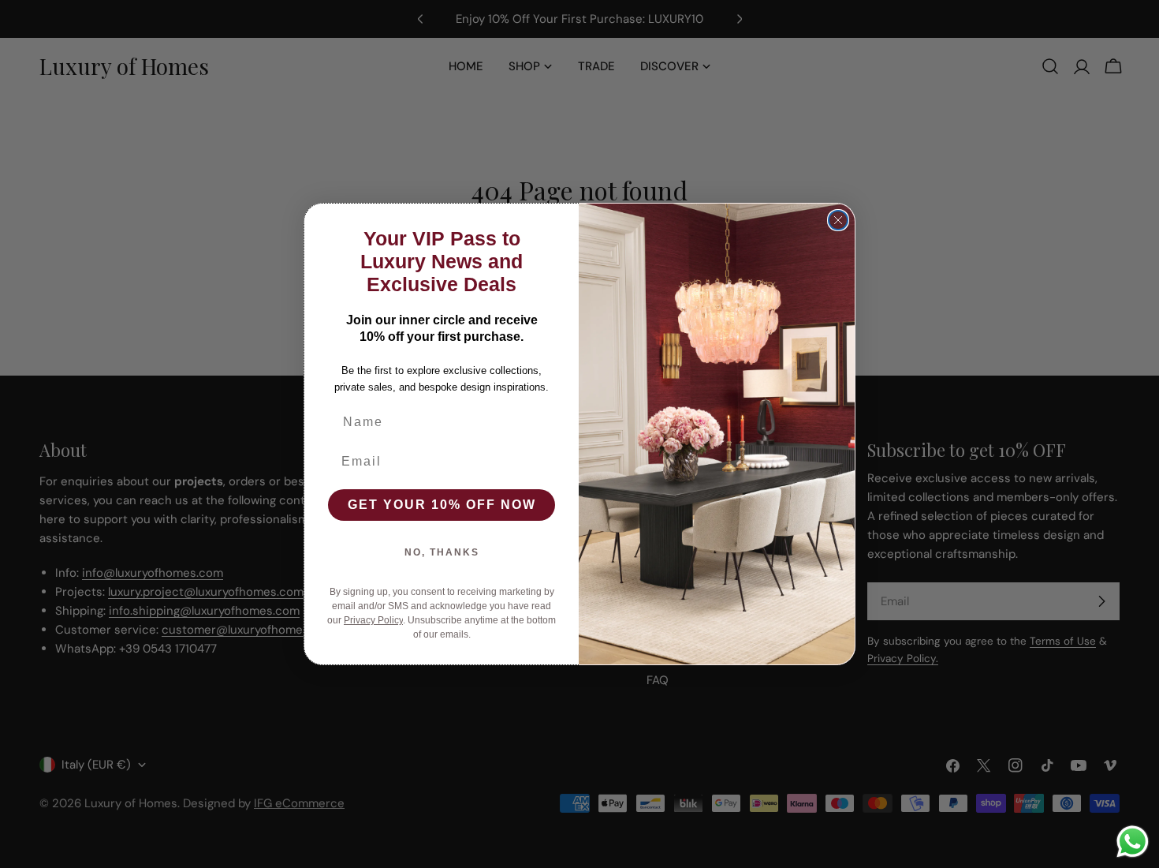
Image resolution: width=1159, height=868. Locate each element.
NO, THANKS (441, 552)
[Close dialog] (838, 220)
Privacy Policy (373, 620)
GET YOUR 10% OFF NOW (442, 504)
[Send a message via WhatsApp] (1132, 841)
